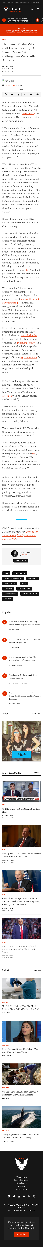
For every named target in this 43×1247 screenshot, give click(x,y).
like (26, 270)
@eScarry (25, 555)
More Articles (21, 561)
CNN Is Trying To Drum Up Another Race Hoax (21, 810)
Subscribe (21, 1234)
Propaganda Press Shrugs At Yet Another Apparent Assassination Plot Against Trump (20, 949)
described (7, 395)
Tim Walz (8, 599)
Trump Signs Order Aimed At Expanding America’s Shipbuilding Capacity (20, 1136)
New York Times (24, 589)
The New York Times (30, 594)
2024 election (20, 573)
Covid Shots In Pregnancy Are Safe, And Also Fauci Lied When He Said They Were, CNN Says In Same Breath (21, 901)
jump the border (29, 335)
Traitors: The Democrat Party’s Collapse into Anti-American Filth (20, 535)
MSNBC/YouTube (10, 85)
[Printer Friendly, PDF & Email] (37, 94)
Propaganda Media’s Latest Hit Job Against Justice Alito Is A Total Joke (21, 855)
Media (24, 583)
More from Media (11, 773)
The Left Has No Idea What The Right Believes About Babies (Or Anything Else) (20, 1007)
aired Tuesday (28, 113)
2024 (6, 573)
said (34, 453)
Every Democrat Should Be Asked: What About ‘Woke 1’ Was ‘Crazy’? (20, 1050)
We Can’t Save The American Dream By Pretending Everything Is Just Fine (20, 1093)
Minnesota (8, 589)
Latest (5, 970)
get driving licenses (26, 342)
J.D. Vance (32, 578)
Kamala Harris (10, 583)
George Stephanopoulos (13, 578)
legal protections (29, 357)
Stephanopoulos (10, 594)
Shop (5, 713)
